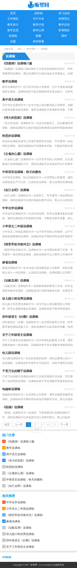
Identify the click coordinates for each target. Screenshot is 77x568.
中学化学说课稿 (16, 502)
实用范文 (64, 18)
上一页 (19, 424)
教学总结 (64, 24)
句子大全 (38, 18)
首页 (13, 13)
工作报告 (13, 18)
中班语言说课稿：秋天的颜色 (24, 479)
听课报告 (64, 30)
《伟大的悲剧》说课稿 (20, 460)
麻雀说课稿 (13, 521)
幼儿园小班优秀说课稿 (20, 534)
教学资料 (31, 49)
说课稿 (13, 35)
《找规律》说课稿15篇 (20, 441)
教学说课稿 (13, 447)
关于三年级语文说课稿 (20, 546)
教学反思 (13, 30)
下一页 (64, 424)
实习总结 (64, 13)
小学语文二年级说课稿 (20, 508)
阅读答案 (38, 41)
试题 (13, 41)
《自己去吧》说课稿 (18, 485)
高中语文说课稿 (16, 454)
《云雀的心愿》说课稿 (20, 473)
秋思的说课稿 (14, 466)
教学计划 (38, 24)
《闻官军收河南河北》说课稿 (24, 515)
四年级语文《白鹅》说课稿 (23, 540)
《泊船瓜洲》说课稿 (18, 527)
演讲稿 (38, 13)
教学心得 (38, 30)
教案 (38, 35)
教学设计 (13, 24)
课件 (64, 35)
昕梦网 (33, 565)
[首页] (38, 5)
